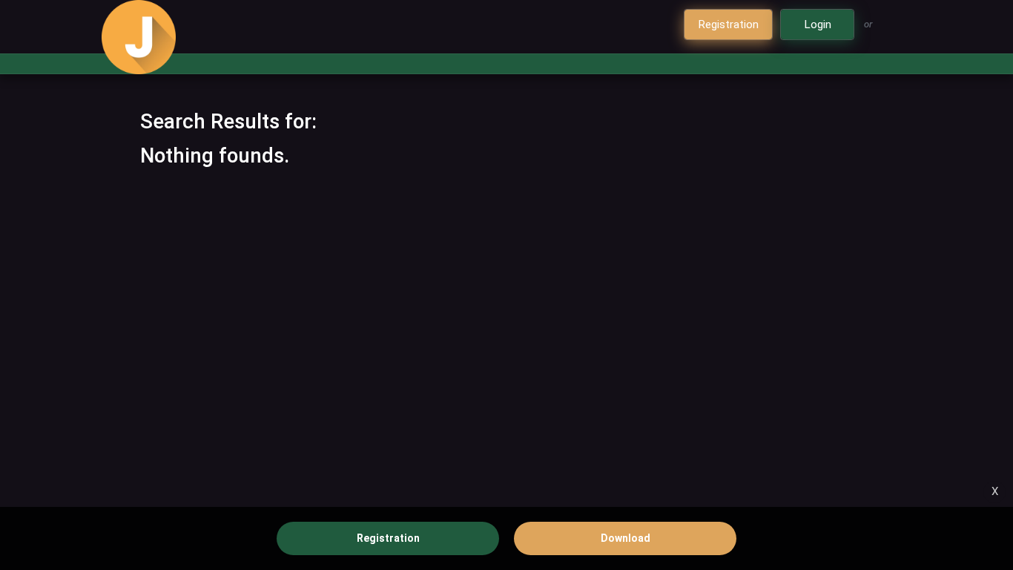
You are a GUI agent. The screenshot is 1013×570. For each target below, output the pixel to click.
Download (625, 538)
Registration (388, 538)
